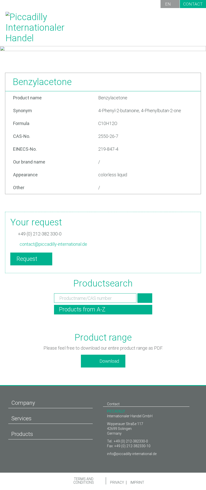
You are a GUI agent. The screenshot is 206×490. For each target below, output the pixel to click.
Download (109, 361)
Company (23, 403)
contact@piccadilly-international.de (53, 244)
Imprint (137, 482)
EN (168, 4)
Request (27, 259)
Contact (193, 4)
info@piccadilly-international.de (132, 454)
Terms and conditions (83, 480)
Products (22, 434)
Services (21, 418)
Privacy (117, 482)
